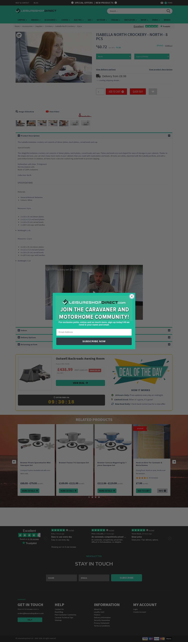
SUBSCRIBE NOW (94, 341)
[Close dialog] (131, 296)
